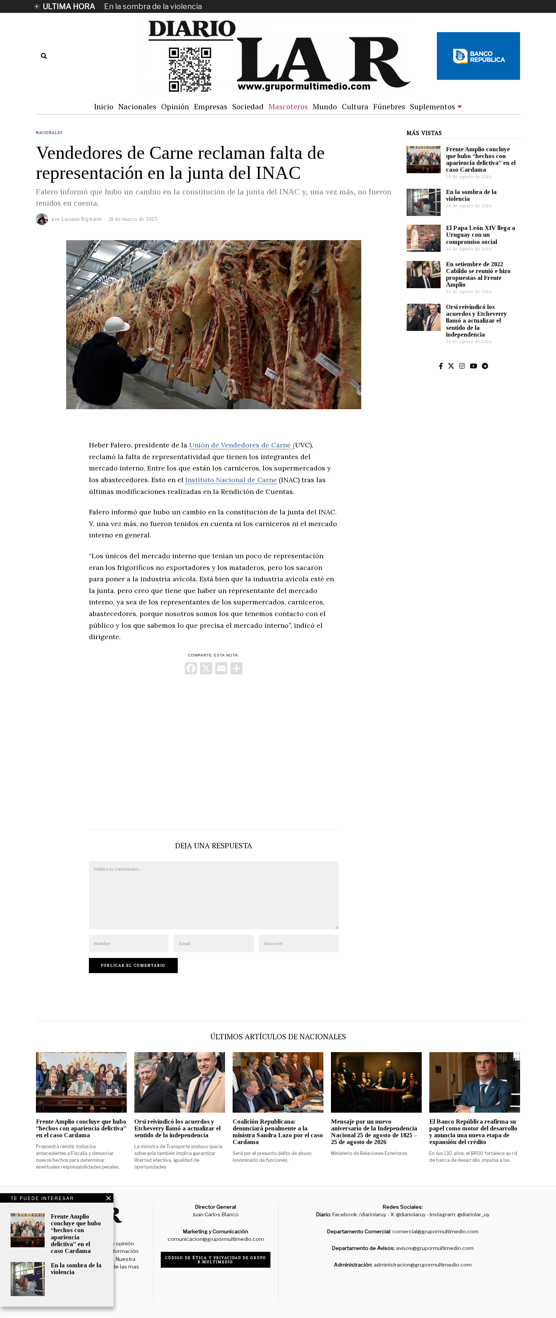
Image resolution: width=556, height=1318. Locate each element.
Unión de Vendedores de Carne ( (242, 445)
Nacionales (137, 106)
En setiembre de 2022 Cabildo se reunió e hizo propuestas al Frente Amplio (478, 274)
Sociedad (248, 106)
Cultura (355, 106)
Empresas (210, 106)
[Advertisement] (214, 750)
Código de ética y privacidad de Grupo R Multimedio (215, 1259)
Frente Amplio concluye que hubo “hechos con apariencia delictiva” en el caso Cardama (481, 159)
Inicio (103, 106)
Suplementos (432, 106)
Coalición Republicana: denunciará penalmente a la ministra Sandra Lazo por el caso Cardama (278, 1132)
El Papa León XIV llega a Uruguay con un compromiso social (480, 234)
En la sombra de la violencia (153, 6)
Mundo (325, 106)
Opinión (175, 106)
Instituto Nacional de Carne (231, 479)
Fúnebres (389, 106)
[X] (206, 669)
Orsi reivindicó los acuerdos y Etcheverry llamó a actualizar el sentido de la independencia (476, 320)
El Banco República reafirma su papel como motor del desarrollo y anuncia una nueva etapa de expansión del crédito (473, 1132)
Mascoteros (288, 106)
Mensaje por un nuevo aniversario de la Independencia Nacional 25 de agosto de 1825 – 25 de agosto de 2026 (374, 1132)
